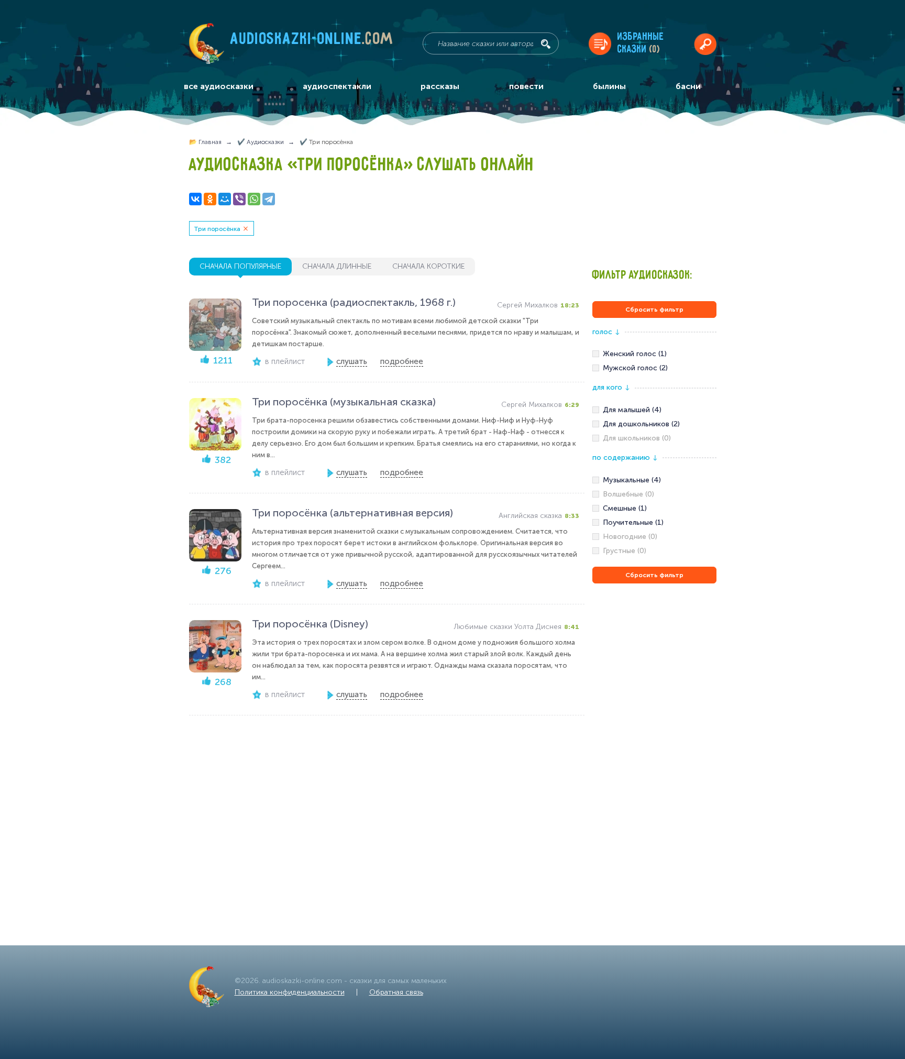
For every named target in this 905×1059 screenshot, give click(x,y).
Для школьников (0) (637, 438)
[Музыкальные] (654, 480)
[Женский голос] (654, 354)
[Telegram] (268, 199)
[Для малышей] (654, 410)
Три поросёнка (217, 229)
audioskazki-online (311, 41)
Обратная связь (396, 992)
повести (526, 86)
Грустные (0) (624, 550)
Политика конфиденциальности (290, 992)
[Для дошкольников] (654, 424)
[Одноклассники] (210, 199)
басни (688, 86)
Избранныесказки (640, 43)
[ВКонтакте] (195, 199)
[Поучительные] (654, 522)
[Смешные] (654, 508)
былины (609, 86)
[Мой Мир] (224, 199)
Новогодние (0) (630, 536)
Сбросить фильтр (654, 309)
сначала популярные (240, 266)
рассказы (440, 86)
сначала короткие (428, 266)
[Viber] (239, 199)
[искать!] (545, 44)
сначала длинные (336, 266)
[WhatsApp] (254, 199)
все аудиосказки (218, 86)
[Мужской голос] (654, 368)
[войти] (705, 44)
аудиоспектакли (337, 86)
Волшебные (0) (628, 494)
